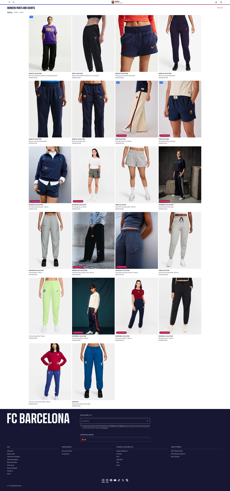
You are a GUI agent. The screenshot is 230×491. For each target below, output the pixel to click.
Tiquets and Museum (122, 451)
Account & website (12, 468)
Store (103, 482)
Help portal (10, 451)
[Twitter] (122, 480)
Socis (117, 456)
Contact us (10, 471)
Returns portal (11, 454)
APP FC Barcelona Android (178, 454)
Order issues (10, 465)
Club (117, 462)
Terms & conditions (67, 451)
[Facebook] (111, 480)
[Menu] (9, 2)
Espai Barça (119, 459)
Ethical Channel (175, 456)
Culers (118, 465)
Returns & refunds (12, 462)
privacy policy (121, 425)
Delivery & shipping (12, 459)
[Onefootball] (126, 480)
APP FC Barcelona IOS (177, 451)
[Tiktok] (119, 480)
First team (119, 454)
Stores (9, 473)
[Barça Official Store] (117, 2)
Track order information (13, 456)
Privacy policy (65, 454)
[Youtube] (115, 480)
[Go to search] (14, 2)
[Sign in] (216, 2)
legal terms (113, 425)
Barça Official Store (16, 486)
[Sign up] (147, 421)
